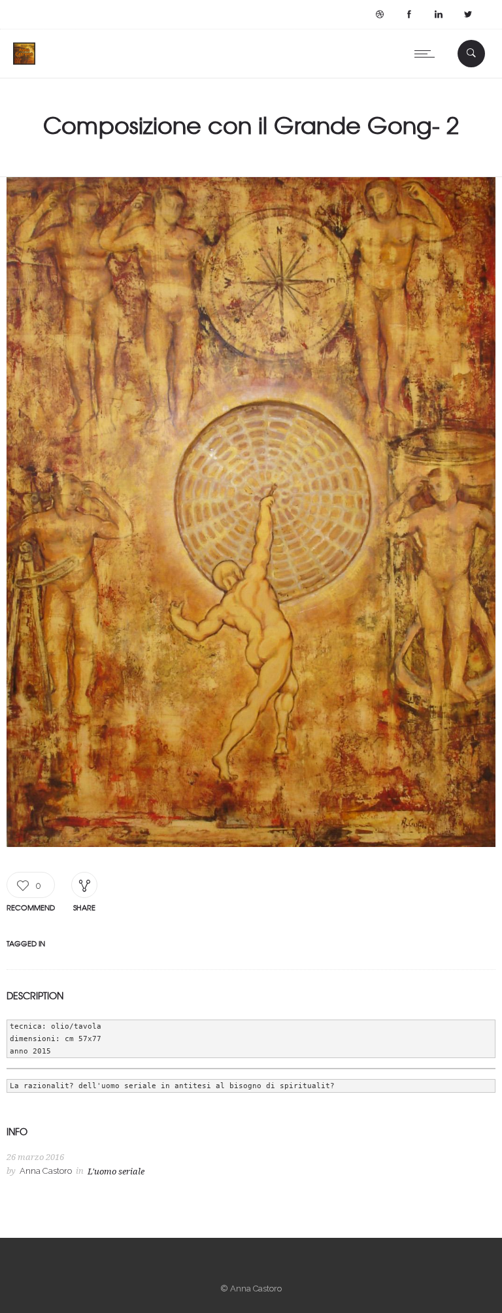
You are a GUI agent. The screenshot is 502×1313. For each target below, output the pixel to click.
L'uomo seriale (116, 1171)
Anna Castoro (46, 1171)
